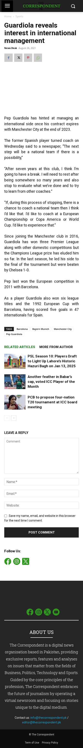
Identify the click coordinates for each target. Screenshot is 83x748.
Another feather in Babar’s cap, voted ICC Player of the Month (51, 382)
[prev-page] (7, 418)
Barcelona (22, 329)
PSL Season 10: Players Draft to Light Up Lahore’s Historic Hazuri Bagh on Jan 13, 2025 (52, 361)
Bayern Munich (40, 329)
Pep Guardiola (14, 334)
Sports (19, 16)
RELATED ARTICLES (19, 347)
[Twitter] (18, 57)
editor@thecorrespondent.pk (41, 722)
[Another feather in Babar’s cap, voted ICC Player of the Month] (15, 381)
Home (7, 16)
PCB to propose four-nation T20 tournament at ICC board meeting (52, 402)
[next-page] (13, 418)
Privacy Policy (50, 742)
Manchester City (63, 329)
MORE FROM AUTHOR (56, 347)
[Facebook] (8, 57)
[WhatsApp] (38, 57)
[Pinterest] (28, 57)
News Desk (10, 48)
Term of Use (32, 742)
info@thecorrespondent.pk (48, 717)
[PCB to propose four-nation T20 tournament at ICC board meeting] (15, 402)
